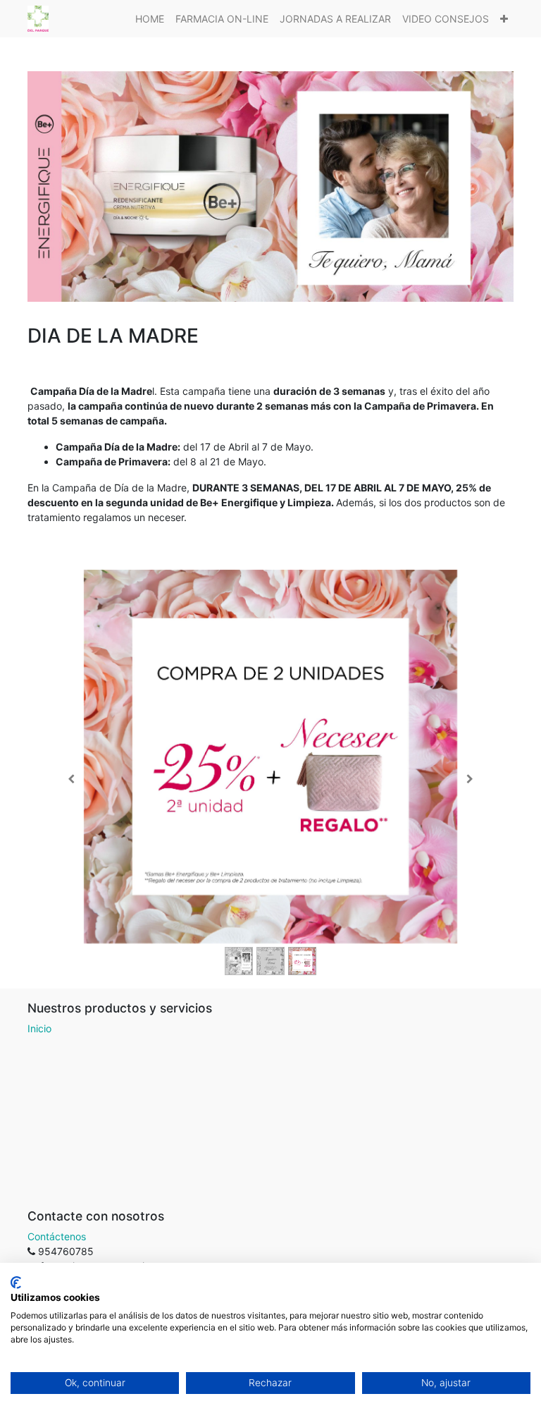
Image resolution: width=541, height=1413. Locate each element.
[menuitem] (150, 19)
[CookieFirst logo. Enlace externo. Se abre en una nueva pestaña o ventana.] (16, 1282)
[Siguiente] (470, 779)
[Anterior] (71, 779)
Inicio (39, 1028)
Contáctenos (56, 1236)
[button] (504, 19)
